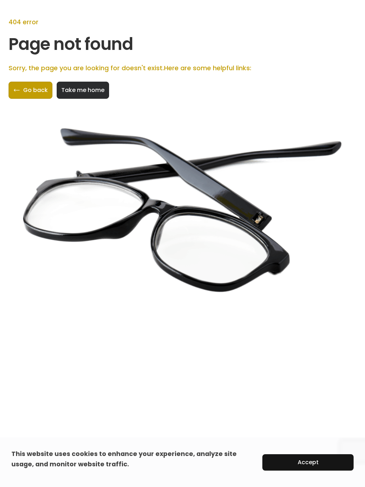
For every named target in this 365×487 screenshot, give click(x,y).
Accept (308, 462)
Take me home (82, 90)
